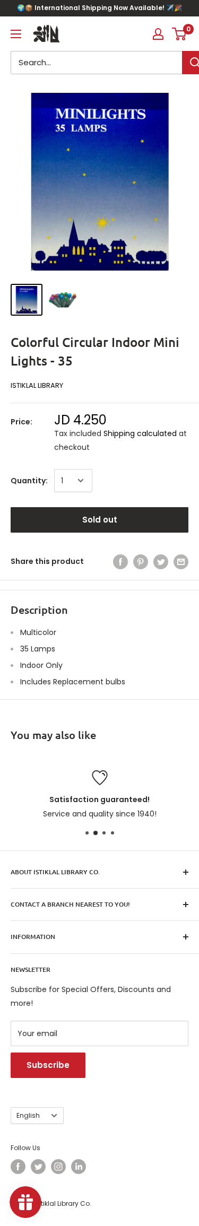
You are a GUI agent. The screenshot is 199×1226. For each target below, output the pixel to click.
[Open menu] (16, 34)
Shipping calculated (140, 433)
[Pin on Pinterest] (140, 561)
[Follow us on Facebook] (18, 1166)
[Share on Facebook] (120, 561)
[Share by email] (181, 561)
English (28, 1115)
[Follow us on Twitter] (38, 1166)
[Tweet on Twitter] (160, 561)
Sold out (99, 519)
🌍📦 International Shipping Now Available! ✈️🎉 (99, 7)
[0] (179, 34)
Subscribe (48, 1065)
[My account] (158, 34)
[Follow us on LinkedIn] (78, 1166)
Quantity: (29, 480)
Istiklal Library (37, 385)
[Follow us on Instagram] (58, 1166)
